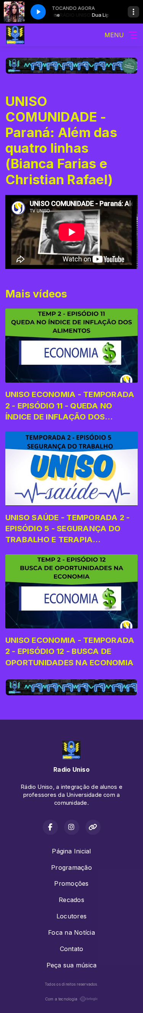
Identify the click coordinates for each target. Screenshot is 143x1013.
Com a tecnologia (61, 999)
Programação (71, 867)
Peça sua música (72, 965)
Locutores (71, 916)
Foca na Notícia (71, 932)
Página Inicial (71, 851)
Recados (71, 900)
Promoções (71, 883)
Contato (72, 949)
